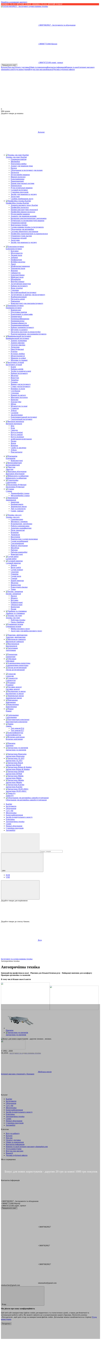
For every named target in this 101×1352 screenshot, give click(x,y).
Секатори (15, 572)
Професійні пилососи (20, 207)
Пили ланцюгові (18, 530)
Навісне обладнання (19, 546)
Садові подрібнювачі (19, 541)
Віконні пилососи (18, 177)
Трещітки (15, 380)
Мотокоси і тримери (19, 521)
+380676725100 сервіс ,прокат (50, 62)
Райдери (14, 550)
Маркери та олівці (18, 358)
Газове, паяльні (17, 511)
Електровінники (17, 179)
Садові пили (16, 576)
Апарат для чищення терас (22, 166)
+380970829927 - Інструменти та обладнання (56, 25)
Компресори (16, 310)
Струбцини (15, 391)
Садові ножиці (17, 570)
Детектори (15, 347)
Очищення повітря (18, 159)
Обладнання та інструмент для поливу (27, 170)
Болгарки (15, 251)
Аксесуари (15, 196)
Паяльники (15, 301)
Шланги (14, 598)
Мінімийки (15, 161)
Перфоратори (16, 260)
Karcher (9, 804)
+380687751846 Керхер (47, 44)
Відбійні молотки (18, 262)
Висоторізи (15, 537)
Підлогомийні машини (20, 175)
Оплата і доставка (21, 67)
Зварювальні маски (19, 506)
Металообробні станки (20, 495)
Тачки (13, 589)
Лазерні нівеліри (18, 343)
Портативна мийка (18, 164)
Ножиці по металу (18, 395)
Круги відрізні (17, 432)
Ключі (13, 367)
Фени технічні (17, 288)
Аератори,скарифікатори (21, 528)
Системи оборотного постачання (24, 231)
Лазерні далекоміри (19, 340)
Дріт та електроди (18, 509)
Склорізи (14, 413)
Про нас (11, 67)
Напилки (14, 400)
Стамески (15, 408)
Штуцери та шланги (19, 330)
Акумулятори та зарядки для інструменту (28, 295)
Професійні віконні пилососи (23, 212)
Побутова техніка (18, 620)
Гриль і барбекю (17, 622)
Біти (12, 426)
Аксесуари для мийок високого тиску (26, 631)
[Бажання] (50, 911)
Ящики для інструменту (21, 384)
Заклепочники (17, 415)
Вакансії (49, 69)
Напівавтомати (17, 504)
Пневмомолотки (17, 321)
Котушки (14, 600)
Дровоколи (15, 535)
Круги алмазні (17, 434)
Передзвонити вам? (9, 65)
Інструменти (11, 806)
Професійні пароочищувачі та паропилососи (29, 234)
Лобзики (14, 257)
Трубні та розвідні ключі (21, 371)
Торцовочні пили (18, 268)
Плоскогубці (16, 402)
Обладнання (11, 808)
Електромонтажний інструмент (24, 417)
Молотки (14, 375)
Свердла (14, 430)
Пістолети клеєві (18, 299)
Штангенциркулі (18, 356)
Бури (13, 428)
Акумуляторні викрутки (21, 284)
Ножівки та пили (18, 389)
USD (8, 877)
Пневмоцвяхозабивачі (20, 325)
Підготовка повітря (19, 312)
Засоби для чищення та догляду (24, 194)
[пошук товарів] (20, 843)
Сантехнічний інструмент (21, 419)
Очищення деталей (19, 238)
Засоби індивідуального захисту (19, 817)
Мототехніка (11, 813)
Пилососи (15, 172)
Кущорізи (15, 532)
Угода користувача (21, 69)
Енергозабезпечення (14, 815)
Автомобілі (10, 830)
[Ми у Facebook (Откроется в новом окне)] (19, 88)
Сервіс (8, 824)
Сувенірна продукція (19, 192)
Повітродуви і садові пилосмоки (24, 539)
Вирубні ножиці (17, 281)
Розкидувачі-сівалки (19, 587)
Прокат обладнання (14, 826)
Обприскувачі (16, 605)
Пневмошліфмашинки (20, 319)
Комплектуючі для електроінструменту (27, 303)
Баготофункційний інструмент (23, 292)
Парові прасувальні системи (22, 183)
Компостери (16, 585)
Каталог (4, 67)
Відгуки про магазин (37, 69)
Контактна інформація (56, 67)
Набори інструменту (19, 286)
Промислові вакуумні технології (24, 210)
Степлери (15, 290)
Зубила (14, 410)
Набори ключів (17, 369)
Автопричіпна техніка (15, 821)
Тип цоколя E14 (17, 728)
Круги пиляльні (17, 437)
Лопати (14, 565)
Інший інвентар (17, 580)
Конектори (15, 607)
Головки (14, 382)
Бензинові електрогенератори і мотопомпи (28, 218)
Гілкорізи (14, 574)
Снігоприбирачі (17, 543)
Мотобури (15, 548)
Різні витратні (16, 452)
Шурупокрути (17, 253)
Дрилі (13, 264)
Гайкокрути (15, 273)
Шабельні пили (17, 277)
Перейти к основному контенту (14, 2)
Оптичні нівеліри (18, 345)
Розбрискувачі (17, 602)
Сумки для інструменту (20, 386)
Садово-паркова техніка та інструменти (27, 227)
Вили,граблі (16, 567)
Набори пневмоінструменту (22, 327)
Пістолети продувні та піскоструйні (25, 332)
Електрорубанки (18, 275)
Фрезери (14, 271)
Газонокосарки (17, 519)
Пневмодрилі (16, 316)
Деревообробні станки (20, 493)
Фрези (13, 443)
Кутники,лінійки (18, 354)
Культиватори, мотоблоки (21, 524)
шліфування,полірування (21, 439)
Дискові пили (16, 255)
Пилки (13, 441)
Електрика (10, 819)
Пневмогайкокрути (19, 323)
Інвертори (15, 502)
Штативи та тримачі (19, 360)
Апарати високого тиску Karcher (24, 205)
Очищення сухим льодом (21, 236)
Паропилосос (16, 186)
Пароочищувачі (17, 181)
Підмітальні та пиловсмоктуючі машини (27, 220)
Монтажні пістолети (19, 397)
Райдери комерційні (19, 552)
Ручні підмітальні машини (22, 188)
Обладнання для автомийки (22, 229)
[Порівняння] (20, 890)
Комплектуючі (17, 460)
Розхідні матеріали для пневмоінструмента (28, 334)
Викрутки (15, 378)
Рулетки (14, 351)
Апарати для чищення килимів (23, 216)
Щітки (13, 404)
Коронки (14, 445)
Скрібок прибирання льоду (22, 199)
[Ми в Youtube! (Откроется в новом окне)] (56, 88)
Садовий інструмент (19, 190)
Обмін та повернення (38, 67)
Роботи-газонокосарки (20, 526)
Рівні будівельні (17, 349)
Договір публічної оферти (64, 69)
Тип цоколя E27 (17, 730)
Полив (13, 609)
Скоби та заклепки (18, 448)
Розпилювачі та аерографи (22, 314)
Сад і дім (9, 811)
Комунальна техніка (19, 225)
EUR (8, 875)
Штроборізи (16, 279)
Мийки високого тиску (20, 629)
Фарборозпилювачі (19, 297)
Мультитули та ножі (19, 406)
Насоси (14, 168)
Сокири (14, 578)
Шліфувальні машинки (20, 266)
